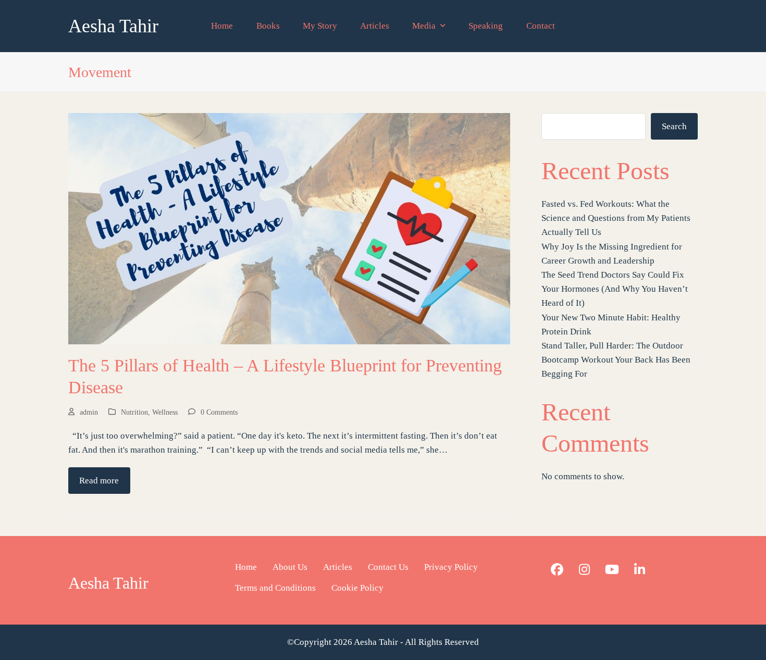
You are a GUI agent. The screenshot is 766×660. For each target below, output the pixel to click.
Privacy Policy (451, 567)
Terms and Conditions (275, 588)
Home (246, 567)
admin (89, 412)
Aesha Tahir (113, 26)
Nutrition (134, 412)
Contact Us (388, 567)
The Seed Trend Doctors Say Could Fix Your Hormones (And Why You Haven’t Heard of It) (614, 289)
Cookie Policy (357, 588)
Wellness (165, 412)
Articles (337, 567)
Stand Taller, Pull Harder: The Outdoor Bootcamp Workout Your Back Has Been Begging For (615, 360)
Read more (99, 480)
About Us (290, 567)
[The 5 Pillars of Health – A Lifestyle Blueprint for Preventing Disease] (289, 228)
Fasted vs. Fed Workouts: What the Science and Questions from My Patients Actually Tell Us (615, 218)
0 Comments (219, 412)
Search (674, 126)
